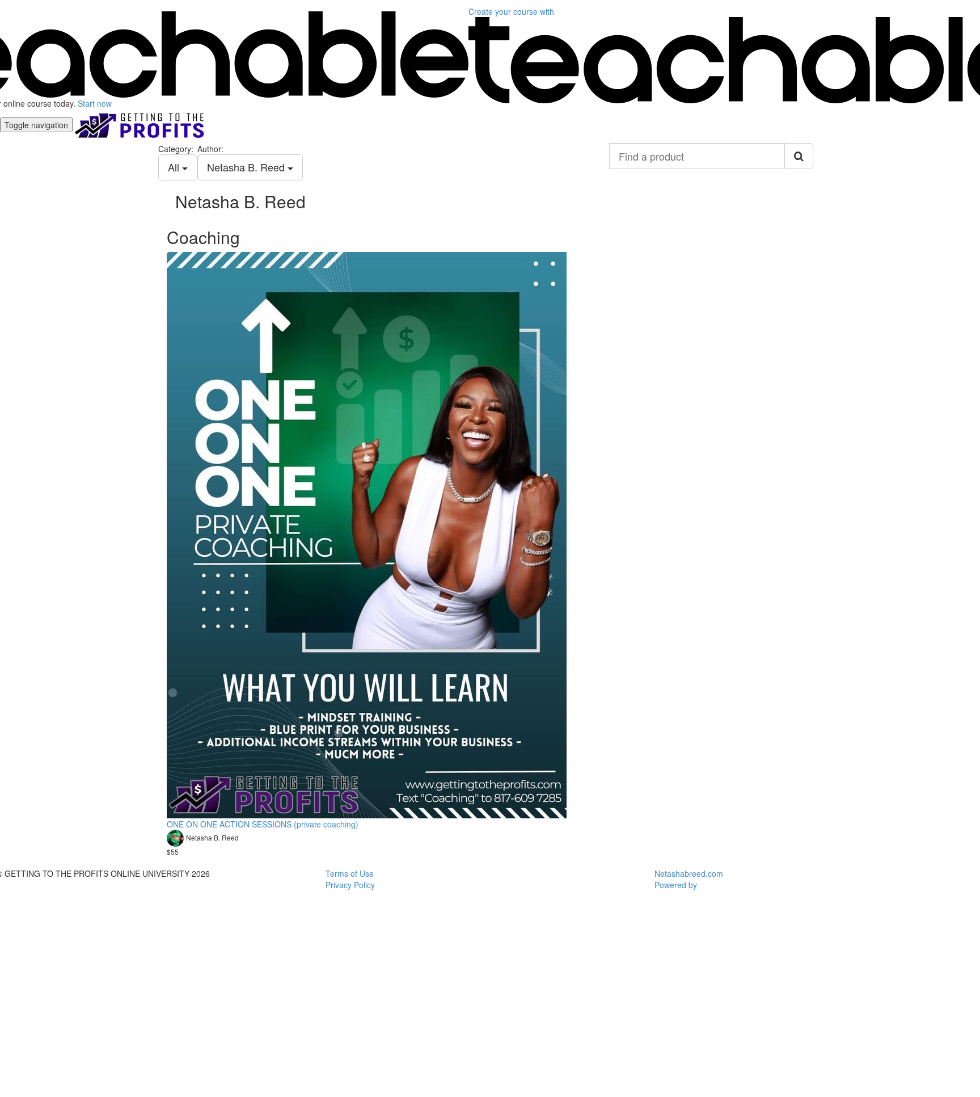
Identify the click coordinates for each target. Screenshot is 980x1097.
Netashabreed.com (688, 873)
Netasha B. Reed (247, 166)
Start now (95, 103)
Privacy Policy (350, 884)
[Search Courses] (798, 156)
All (175, 166)
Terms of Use (350, 873)
